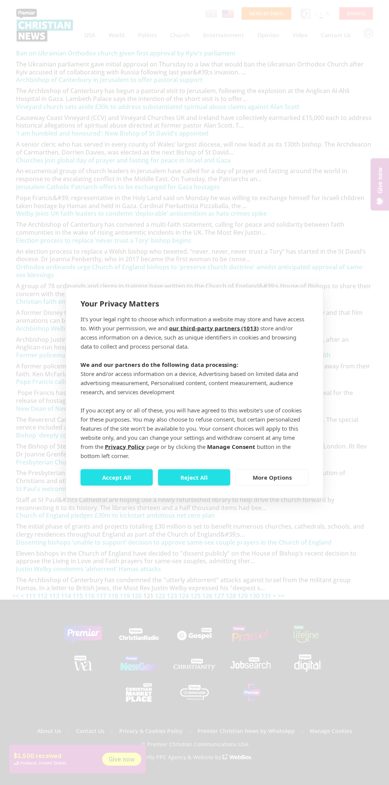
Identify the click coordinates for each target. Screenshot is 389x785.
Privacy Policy (125, 446)
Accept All (116, 477)
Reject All (194, 477)
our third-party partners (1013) (214, 328)
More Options (272, 477)
